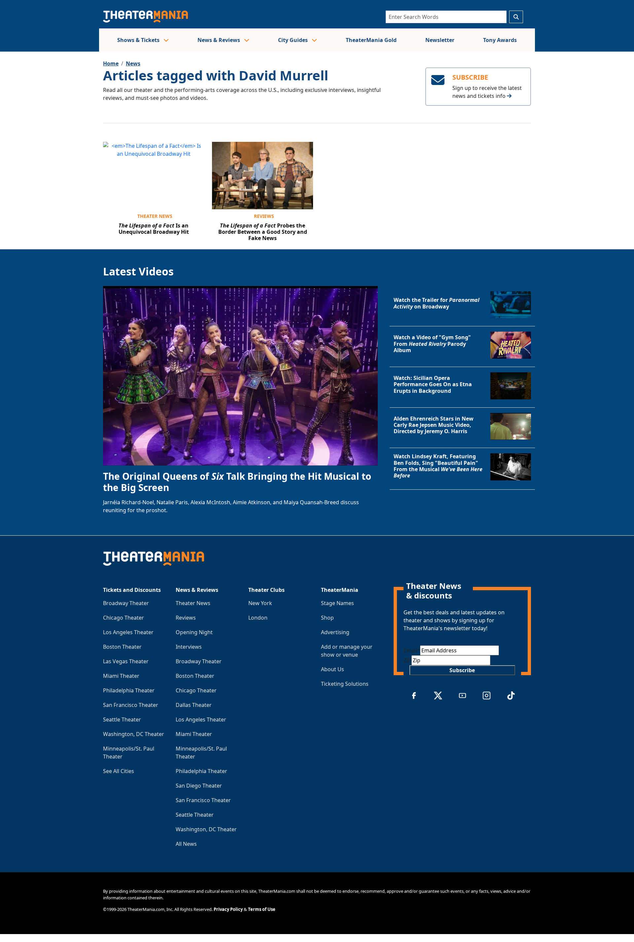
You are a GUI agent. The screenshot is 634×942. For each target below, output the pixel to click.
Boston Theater (122, 646)
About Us (332, 669)
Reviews (264, 216)
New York (260, 603)
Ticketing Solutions (345, 683)
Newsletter (439, 40)
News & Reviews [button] (219, 40)
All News (186, 843)
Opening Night (194, 632)
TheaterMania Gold (371, 40)
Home (111, 63)
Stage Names (337, 603)
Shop (327, 617)
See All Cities (118, 771)
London (257, 617)
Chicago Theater (123, 617)
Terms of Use (261, 909)
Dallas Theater (194, 705)
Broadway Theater (126, 603)
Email (412, 650)
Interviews (189, 646)
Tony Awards (500, 40)
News (133, 63)
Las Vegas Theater (126, 661)
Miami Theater (121, 675)
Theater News (154, 216)
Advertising (335, 632)
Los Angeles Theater (128, 632)
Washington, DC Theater (133, 734)
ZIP (407, 660)
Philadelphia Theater (129, 690)
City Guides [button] (293, 40)
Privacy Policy (228, 909)
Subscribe (462, 670)
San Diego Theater (199, 785)
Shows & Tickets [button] (139, 40)
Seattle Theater (122, 719)
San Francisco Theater (130, 705)
